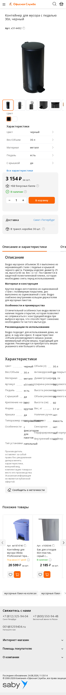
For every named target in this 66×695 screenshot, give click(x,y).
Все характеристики (20, 170)
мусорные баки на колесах (20, 593)
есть (33, 155)
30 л (32, 139)
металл (34, 147)
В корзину (41, 200)
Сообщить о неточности (28, 490)
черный (34, 132)
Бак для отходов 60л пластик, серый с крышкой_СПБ (46, 554)
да (31, 163)
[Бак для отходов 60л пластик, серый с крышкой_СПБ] (48, 530)
